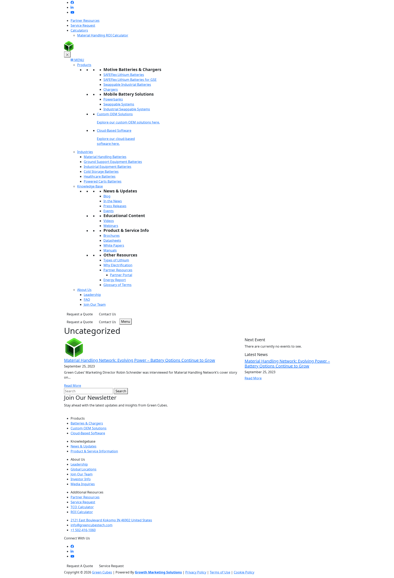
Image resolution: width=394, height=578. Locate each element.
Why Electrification (117, 265)
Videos (108, 221)
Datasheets (112, 240)
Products (84, 65)
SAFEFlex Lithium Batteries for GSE (130, 79)
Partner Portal (121, 275)
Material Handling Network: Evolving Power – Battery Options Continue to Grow (139, 360)
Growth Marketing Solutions (158, 572)
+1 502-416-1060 (83, 530)
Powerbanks (113, 99)
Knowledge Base (90, 186)
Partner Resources (85, 20)
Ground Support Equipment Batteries (113, 161)
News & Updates (120, 191)
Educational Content (124, 215)
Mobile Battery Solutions (128, 94)
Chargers (110, 89)
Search (121, 391)
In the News (112, 201)
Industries (85, 152)
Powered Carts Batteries (102, 181)
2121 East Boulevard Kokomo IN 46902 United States (111, 520)
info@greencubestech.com (91, 525)
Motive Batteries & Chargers (132, 69)
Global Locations (83, 469)
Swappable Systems (118, 104)
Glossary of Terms (117, 285)
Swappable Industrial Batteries (127, 84)
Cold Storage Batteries (101, 171)
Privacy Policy (195, 572)
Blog (106, 196)
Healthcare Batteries (100, 176)
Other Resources (120, 255)
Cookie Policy (244, 572)
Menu (125, 321)
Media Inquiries (83, 484)
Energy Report (114, 280)
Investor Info (81, 479)
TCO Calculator (82, 507)
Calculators (79, 30)
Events (108, 211)
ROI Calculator (82, 512)
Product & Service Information (94, 451)
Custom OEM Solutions (115, 114)
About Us (84, 289)
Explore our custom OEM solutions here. (128, 122)
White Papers (113, 245)
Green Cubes (102, 572)
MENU (78, 60)
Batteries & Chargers (87, 423)
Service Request (83, 25)
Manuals (110, 250)
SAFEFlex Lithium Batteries (123, 74)
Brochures (111, 235)
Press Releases (114, 206)
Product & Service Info (126, 230)
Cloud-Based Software (114, 130)
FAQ (87, 299)
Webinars (110, 225)
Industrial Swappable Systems (126, 109)
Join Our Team (95, 304)
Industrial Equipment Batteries (107, 166)
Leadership (92, 294)
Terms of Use (220, 572)
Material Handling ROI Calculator (102, 35)
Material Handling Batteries (105, 157)
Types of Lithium (116, 260)
